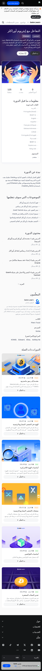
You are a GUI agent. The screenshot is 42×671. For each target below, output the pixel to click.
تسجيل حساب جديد (13, 3)
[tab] (28, 22)
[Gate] (38, 3)
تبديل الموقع (36, 17)
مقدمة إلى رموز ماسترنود (29, 381)
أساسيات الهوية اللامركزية (29, 467)
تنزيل (6, 665)
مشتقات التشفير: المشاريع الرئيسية (25, 511)
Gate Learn (35, 22)
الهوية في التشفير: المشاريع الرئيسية (25, 424)
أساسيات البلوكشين (31, 554)
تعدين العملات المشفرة (30, 595)
